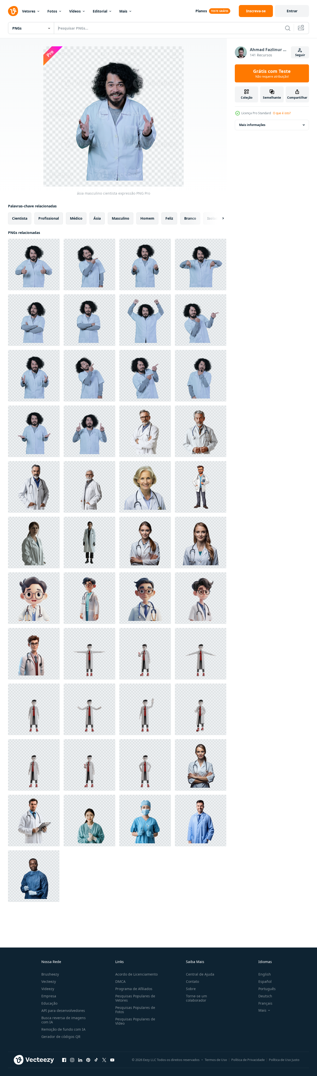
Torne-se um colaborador (196, 998)
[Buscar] (288, 28)
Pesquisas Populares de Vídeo (135, 1021)
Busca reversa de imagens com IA (63, 1019)
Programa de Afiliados (133, 988)
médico (76, 218)
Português (267, 988)
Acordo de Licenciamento (136, 974)
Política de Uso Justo (284, 1059)
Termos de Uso (216, 1059)
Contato (192, 981)
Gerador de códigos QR (60, 1036)
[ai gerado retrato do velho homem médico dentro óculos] (89, 487)
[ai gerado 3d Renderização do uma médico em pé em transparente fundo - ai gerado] (34, 598)
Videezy (47, 988)
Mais (123, 11)
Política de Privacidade (248, 1059)
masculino (120, 218)
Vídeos (75, 11)
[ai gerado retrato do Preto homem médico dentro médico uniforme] (33, 876)
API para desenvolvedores (63, 1010)
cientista (19, 218)
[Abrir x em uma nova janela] (104, 1060)
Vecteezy (48, 981)
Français (265, 1003)
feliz (169, 218)
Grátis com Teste (272, 73)
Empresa (48, 996)
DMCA (120, 981)
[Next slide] (219, 218)
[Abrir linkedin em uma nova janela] (80, 1060)
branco (190, 218)
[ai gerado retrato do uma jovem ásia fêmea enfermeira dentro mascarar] (145, 820)
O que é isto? (282, 113)
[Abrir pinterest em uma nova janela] (88, 1060)
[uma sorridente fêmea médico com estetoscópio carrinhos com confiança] (200, 765)
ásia (97, 218)
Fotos (52, 11)
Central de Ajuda (200, 974)
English (264, 974)
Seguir (300, 55)
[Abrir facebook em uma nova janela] (64, 1060)
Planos (201, 11)
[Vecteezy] (13, 11)
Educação (49, 1003)
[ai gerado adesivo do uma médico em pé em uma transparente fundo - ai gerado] (200, 487)
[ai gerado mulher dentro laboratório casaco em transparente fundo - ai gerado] (34, 542)
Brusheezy (50, 974)
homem (147, 218)
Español (265, 981)
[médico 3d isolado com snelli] (89, 654)
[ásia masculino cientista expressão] (34, 264)
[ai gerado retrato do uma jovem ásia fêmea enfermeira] (89, 820)
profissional (48, 218)
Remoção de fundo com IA (63, 1029)
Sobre (191, 988)
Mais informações (252, 125)
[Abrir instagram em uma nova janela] (72, 1060)
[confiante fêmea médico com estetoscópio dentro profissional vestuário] (200, 542)
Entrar (292, 11)
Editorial (100, 11)
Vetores (28, 11)
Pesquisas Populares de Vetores (135, 998)
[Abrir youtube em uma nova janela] (112, 1060)
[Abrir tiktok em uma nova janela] (96, 1060)
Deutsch (265, 996)
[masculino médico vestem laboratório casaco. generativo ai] (200, 820)
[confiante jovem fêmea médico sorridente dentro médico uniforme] (145, 542)
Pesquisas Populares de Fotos (135, 1009)
